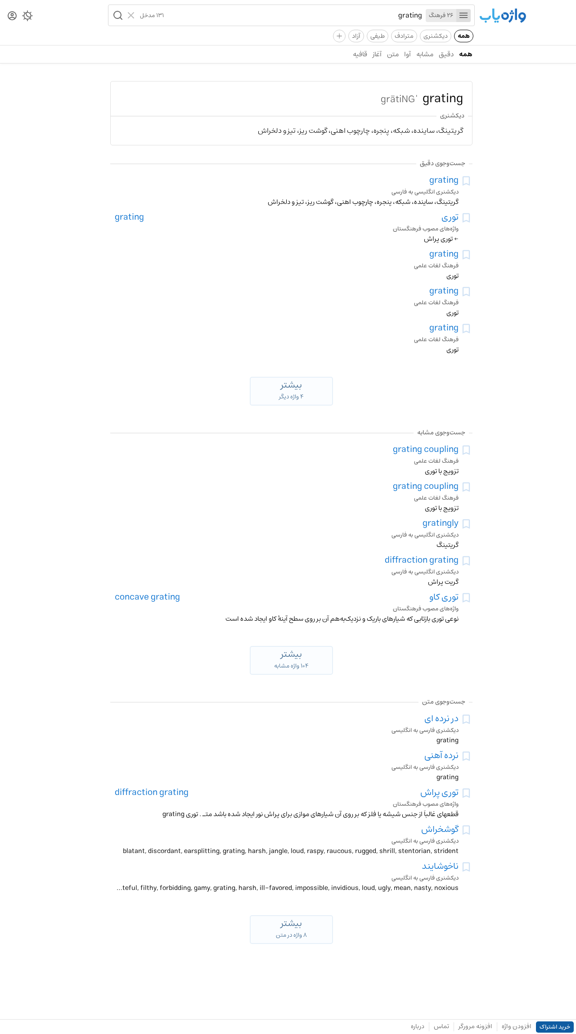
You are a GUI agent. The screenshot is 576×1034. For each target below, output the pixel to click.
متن (393, 54)
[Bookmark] (466, 181)
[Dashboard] (12, 16)
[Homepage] (502, 16)
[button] (117, 15)
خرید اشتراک (555, 1027)
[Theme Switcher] (27, 17)
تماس (441, 1026)
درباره (417, 1026)
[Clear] (132, 15)
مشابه (424, 54)
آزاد (356, 36)
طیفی (377, 36)
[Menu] (463, 15)
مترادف (404, 36)
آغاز (377, 54)
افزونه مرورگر (475, 1026)
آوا (407, 54)
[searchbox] (293, 15)
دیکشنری (435, 36)
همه (464, 36)
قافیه (360, 54)
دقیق (446, 54)
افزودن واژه (516, 1026)
